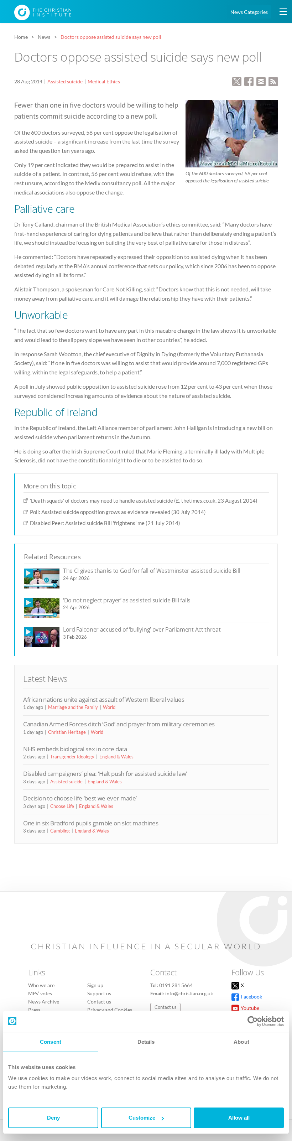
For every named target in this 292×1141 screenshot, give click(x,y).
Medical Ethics (104, 81)
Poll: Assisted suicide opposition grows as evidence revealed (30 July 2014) (118, 512)
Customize (142, 1118)
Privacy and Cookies (109, 1010)
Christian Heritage (67, 732)
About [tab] (241, 1042)
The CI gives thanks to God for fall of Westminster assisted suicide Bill (151, 571)
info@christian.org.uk (189, 993)
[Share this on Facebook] (249, 80)
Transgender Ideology (72, 756)
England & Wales (116, 756)
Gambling (60, 831)
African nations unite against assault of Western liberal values (103, 699)
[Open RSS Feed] (273, 80)
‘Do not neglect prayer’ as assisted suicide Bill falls (127, 600)
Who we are (41, 985)
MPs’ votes (40, 993)
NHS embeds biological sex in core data (75, 749)
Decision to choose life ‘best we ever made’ (80, 798)
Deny (53, 1118)
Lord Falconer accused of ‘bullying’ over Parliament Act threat (141, 629)
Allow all (239, 1118)
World (109, 707)
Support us (99, 993)
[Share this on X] (236, 80)
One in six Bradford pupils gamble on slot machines (90, 823)
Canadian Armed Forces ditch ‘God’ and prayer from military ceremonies (119, 724)
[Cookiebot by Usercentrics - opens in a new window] (252, 1021)
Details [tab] (146, 1042)
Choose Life (62, 806)
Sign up (95, 985)
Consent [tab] (50, 1042)
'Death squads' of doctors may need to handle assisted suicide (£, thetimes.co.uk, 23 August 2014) (143, 500)
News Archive (43, 1002)
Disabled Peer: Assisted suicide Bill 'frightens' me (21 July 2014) (105, 523)
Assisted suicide (65, 81)
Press (34, 1010)
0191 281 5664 (176, 985)
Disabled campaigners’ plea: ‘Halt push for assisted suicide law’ (105, 773)
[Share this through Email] (261, 80)
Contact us (99, 1002)
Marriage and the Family (73, 707)
